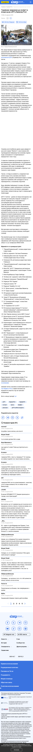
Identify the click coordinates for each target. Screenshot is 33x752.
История (4, 643)
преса (12, 404)
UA (7, 18)
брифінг (20, 404)
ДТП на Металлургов (18, 407)
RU (10, 18)
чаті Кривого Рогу (6, 388)
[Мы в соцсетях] (8, 623)
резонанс (5, 407)
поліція (5, 404)
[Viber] (12, 417)
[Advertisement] (16, 131)
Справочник (5, 650)
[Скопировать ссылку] (22, 417)
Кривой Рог (12, 402)
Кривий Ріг (22, 402)
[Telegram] (7, 417)
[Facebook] (3, 417)
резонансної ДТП (6, 57)
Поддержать (5, 2)
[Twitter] (17, 417)
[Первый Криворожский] (17, 2)
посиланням (5, 383)
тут (15, 396)
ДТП (4, 402)
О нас (18, 639)
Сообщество (20, 643)
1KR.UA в (9, 22)
